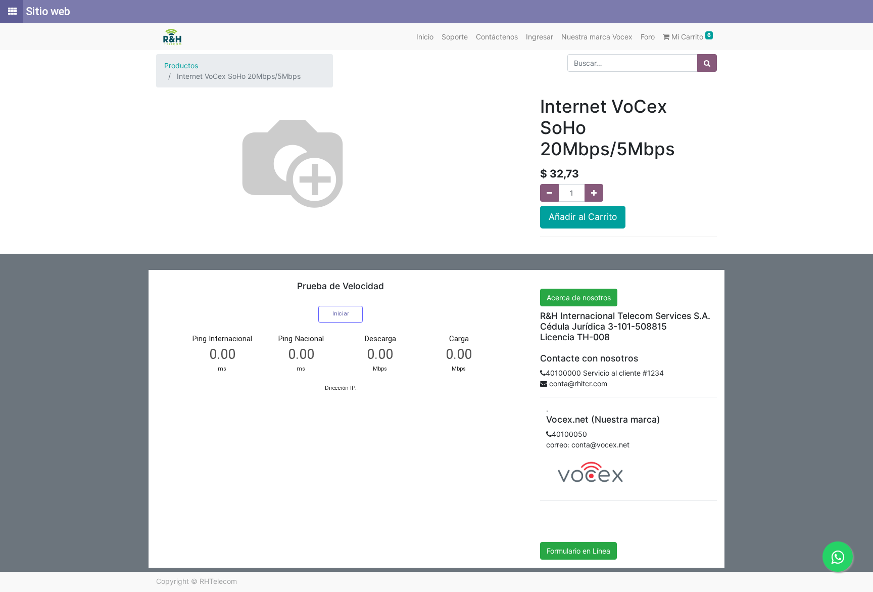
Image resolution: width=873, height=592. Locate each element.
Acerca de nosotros (579, 297)
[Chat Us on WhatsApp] (837, 556)
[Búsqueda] (707, 63)
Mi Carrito (690, 36)
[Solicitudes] (11, 11)
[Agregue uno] (594, 193)
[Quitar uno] (549, 193)
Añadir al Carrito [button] (583, 216)
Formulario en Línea (578, 551)
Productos (181, 65)
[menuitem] (425, 36)
